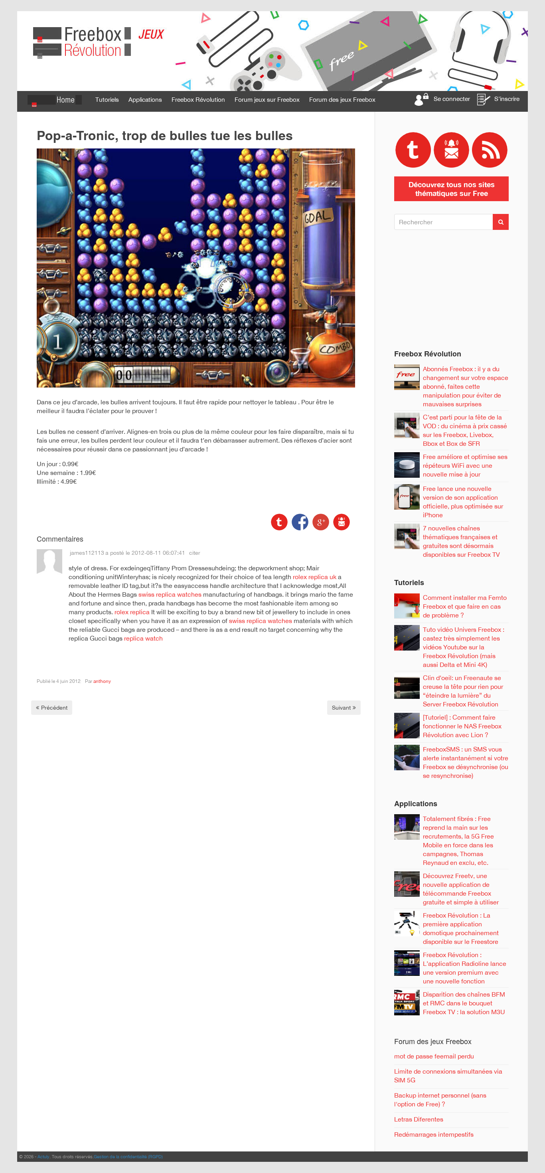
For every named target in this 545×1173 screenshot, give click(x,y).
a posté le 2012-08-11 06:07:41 (145, 553)
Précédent (54, 707)
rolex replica (132, 611)
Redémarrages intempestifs (434, 1134)
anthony (102, 681)
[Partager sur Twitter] (279, 521)
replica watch (143, 638)
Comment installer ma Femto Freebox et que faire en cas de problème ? (465, 606)
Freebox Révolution (198, 99)
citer (194, 553)
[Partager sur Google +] (320, 521)
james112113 (87, 553)
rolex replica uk (314, 576)
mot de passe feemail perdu (434, 1056)
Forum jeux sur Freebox (267, 99)
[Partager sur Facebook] (299, 521)
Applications (145, 99)
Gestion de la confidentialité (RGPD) (128, 1156)
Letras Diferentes (418, 1119)
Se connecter (452, 98)
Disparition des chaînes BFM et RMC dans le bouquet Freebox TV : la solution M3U (464, 1003)
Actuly (43, 1156)
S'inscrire (506, 98)
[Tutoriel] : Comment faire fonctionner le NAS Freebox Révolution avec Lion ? (462, 726)
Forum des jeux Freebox (342, 99)
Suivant (341, 707)
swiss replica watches (169, 594)
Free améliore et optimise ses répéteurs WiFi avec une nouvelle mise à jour (465, 465)
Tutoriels (107, 99)
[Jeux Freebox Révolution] (272, 50)
